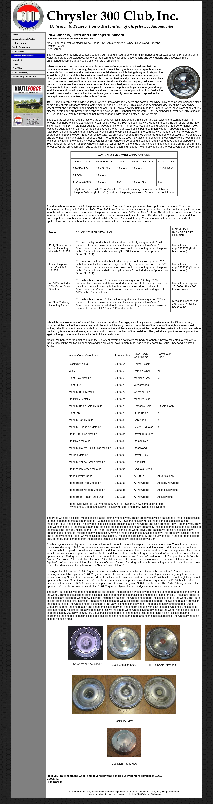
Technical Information (23, 55)
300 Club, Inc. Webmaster (149, 794)
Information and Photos (23, 39)
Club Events (18, 51)
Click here (52, 38)
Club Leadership (20, 72)
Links (15, 64)
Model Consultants (21, 47)
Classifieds (17, 60)
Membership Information (24, 76)
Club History (18, 68)
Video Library (19, 43)
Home (15, 34)
